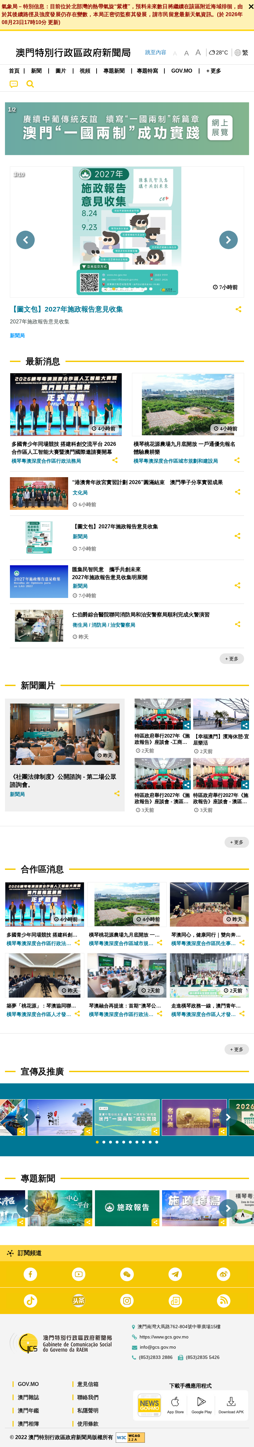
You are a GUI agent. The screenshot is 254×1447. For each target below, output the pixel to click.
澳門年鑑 (28, 1410)
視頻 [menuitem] (85, 71)
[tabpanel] (127, 1117)
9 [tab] (150, 1142)
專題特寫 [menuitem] (147, 71)
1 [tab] (97, 1142)
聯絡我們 (88, 1397)
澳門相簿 (28, 1424)
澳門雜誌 (28, 1397)
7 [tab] (137, 1142)
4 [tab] (117, 1142)
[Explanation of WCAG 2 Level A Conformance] (130, 1437)
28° (222, 52)
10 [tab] (156, 1142)
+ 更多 (231, 658)
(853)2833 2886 (156, 1357)
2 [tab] (104, 1142)
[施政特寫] (194, 1208)
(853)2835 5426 (203, 1357)
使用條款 (88, 1424)
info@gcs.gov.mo (158, 1347)
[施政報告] (127, 1208)
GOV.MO (28, 1384)
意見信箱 (88, 1384)
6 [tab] (130, 1142)
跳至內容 (155, 52)
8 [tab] (143, 1142)
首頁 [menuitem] (14, 71)
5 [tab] (123, 1142)
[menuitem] (36, 71)
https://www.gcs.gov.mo (164, 1336)
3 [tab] (110, 1142)
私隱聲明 (88, 1410)
